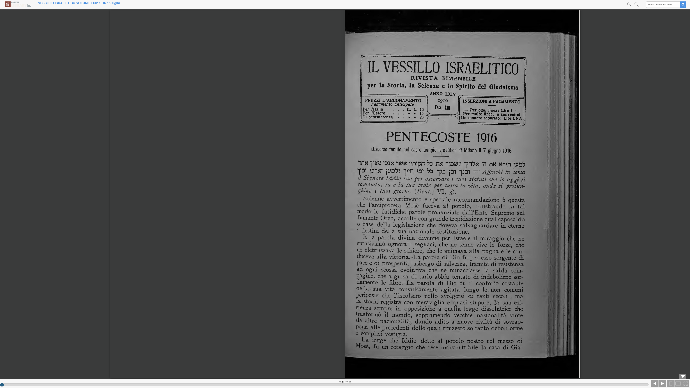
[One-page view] (671, 383)
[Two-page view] (678, 383)
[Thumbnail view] (685, 383)
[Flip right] (662, 383)
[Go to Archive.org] (17, 4)
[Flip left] (655, 383)
